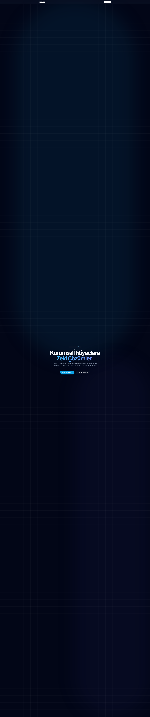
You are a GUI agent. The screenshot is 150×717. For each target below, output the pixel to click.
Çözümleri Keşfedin (66, 372)
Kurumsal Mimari (85, 2)
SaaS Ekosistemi (68, 2)
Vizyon (62, 2)
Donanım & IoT (77, 2)
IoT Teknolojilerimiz (83, 372)
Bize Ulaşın (107, 2)
